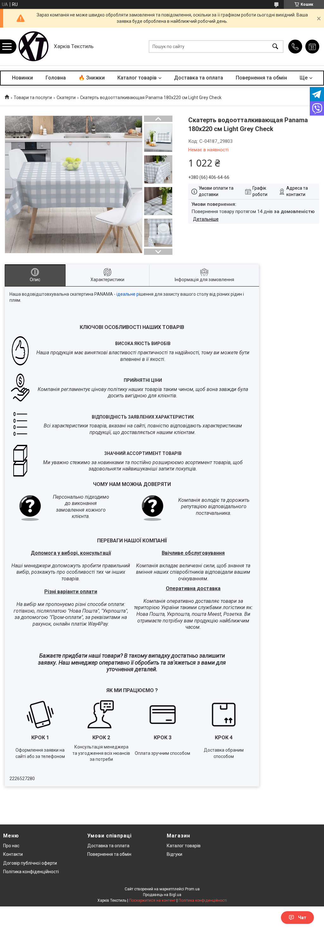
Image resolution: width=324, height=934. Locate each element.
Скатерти (66, 97)
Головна (56, 78)
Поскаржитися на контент (152, 900)
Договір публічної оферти (30, 863)
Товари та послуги (33, 97)
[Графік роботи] (312, 47)
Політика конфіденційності (31, 871)
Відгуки (174, 854)
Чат (302, 917)
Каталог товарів (137, 78)
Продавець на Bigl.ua (162, 895)
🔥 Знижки (91, 78)
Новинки (22, 78)
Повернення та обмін (261, 78)
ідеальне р (127, 294)
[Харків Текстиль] (33, 46)
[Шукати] (275, 47)
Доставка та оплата (198, 78)
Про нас (11, 845)
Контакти (13, 854)
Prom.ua (192, 889)
